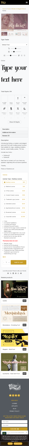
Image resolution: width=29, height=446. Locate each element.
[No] (27, 440)
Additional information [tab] (9, 132)
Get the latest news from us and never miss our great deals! (14, 416)
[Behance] (16, 395)
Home (4, 9)
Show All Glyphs (14, 122)
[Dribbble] (19, 395)
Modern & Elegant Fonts (18, 9)
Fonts (8, 9)
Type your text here (14, 74)
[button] (26, 2)
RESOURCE (14, 400)
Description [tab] (5, 129)
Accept (10, 443)
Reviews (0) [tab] (6, 135)
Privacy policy (18, 443)
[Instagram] (13, 395)
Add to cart (18, 262)
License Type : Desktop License (12, 179)
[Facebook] (10, 395)
